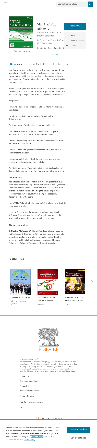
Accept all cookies (78, 429)
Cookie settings (68, 371)
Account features (27, 396)
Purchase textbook (22, 51)
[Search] (90, 4)
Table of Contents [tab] (36, 64)
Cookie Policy (29, 440)
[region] (48, 433)
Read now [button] (75, 26)
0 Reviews (56, 55)
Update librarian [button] (77, 41)
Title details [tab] (56, 64)
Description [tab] (16, 64)
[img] (43, 55)
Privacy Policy (25, 386)
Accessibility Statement (29, 391)
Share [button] (73, 36)
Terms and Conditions (29, 381)
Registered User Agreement (31, 402)
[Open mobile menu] (5, 4)
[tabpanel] (37, 157)
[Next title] (91, 280)
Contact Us (24, 376)
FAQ (21, 408)
